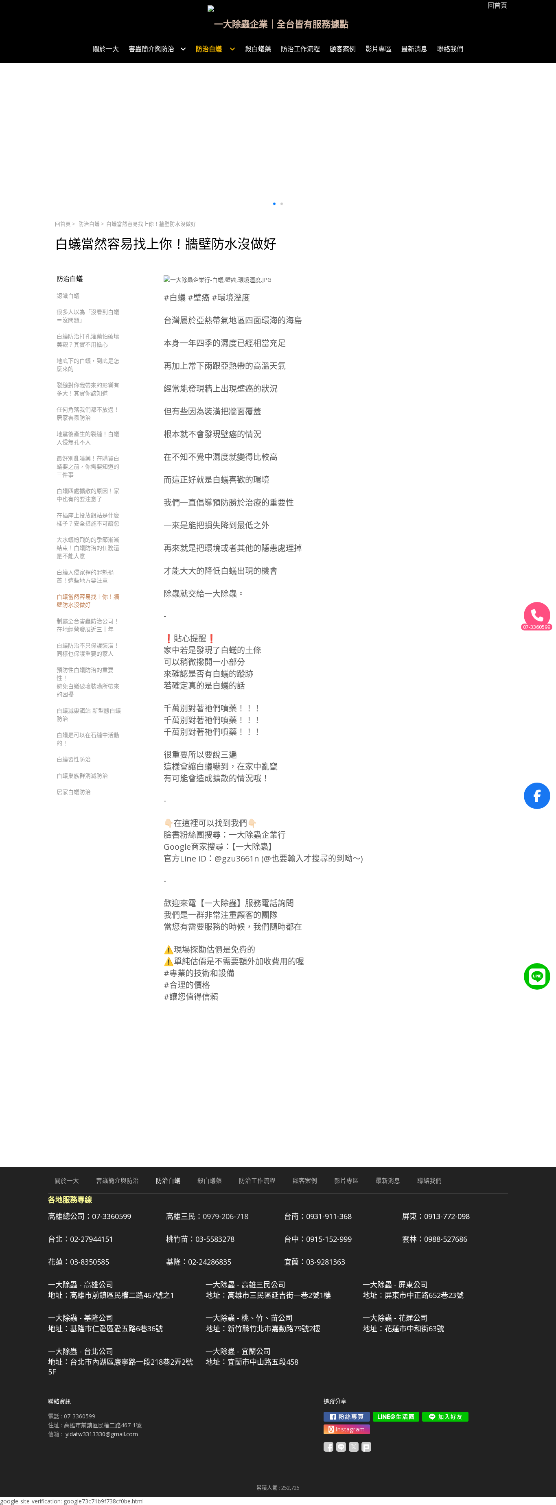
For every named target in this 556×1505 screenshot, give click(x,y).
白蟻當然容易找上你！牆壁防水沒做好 (88, 601)
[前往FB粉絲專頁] (347, 1417)
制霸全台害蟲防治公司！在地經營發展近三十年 (88, 625)
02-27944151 (91, 1239)
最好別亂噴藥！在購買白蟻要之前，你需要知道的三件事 (88, 466)
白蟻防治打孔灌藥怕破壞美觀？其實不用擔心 (88, 340)
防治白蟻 (90, 223)
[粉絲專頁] (537, 796)
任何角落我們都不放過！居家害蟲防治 (88, 413)
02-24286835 (209, 1262)
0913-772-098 (447, 1216)
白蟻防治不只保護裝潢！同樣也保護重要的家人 (88, 649)
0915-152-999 (329, 1239)
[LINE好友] (537, 976)
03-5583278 (214, 1239)
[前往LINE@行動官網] (396, 1417)
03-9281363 (325, 1262)
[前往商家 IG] (347, 1429)
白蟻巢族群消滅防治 (82, 775)
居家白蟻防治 (74, 792)
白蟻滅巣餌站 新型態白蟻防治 (89, 714)
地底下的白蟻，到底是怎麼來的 (88, 365)
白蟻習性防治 (74, 759)
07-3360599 (111, 1216)
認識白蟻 (68, 295)
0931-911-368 (329, 1216)
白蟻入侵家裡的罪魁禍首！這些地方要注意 (85, 576)
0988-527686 (445, 1239)
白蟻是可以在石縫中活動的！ (88, 739)
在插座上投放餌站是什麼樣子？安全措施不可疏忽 (88, 519)
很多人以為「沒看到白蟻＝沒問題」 (88, 316)
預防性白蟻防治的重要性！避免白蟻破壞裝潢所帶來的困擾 (88, 682)
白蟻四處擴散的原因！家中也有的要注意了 (88, 495)
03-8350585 (89, 1262)
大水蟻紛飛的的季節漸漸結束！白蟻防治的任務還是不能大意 (88, 548)
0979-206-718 (225, 1216)
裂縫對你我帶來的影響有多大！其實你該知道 (88, 389)
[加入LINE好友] (445, 1417)
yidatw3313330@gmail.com (102, 1434)
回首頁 (63, 223)
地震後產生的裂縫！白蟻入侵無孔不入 (88, 438)
